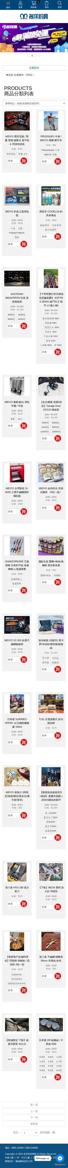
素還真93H (50, 830)
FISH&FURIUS (16, 233)
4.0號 (42, 1070)
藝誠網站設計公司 (24, 1161)
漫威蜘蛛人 (16, 579)
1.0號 (59, 1057)
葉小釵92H (50, 813)
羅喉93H (50, 822)
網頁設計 (9, 1161)
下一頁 (34, 1117)
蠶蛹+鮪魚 (45, 575)
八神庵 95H (46, 345)
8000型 (56, 427)
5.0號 (50, 1070)
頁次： (16, 1132)
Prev (4, 37)
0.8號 (50, 1057)
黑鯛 (16, 237)
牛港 (13, 228)
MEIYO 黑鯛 (50, 154)
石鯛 (20, 228)
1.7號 (59, 1061)
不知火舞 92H (51, 336)
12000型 (44, 431)
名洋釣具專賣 (34, 16)
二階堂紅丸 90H (50, 327)
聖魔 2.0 (22, 154)
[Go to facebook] (60, 1158)
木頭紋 (55, 658)
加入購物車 (23, 160)
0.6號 (42, 1057)
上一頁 (34, 1111)
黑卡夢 (45, 658)
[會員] (20, 3)
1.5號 (50, 1061)
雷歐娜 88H (51, 323)
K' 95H (58, 345)
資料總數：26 (47, 1132)
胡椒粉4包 (16, 974)
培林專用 (56, 225)
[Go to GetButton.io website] (60, 1165)
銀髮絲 (55, 662)
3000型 (11, 314)
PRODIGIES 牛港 (51, 150)
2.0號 (42, 1066)
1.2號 (42, 1061)
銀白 (20, 419)
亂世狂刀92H (50, 817)
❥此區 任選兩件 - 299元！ (20, 74)
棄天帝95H (50, 826)
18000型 (56, 431)
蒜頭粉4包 (16, 979)
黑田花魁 (11, 154)
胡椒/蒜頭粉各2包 (17, 983)
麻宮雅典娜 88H (50, 318)
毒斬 (13, 419)
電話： (8, 1148)
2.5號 (50, 1066)
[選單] (8, 3)
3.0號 (59, 1066)
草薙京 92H (51, 331)
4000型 (22, 314)
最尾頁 (34, 1123)
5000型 (11, 319)
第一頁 (34, 1104)
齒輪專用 (44, 225)
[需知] (46, 3)
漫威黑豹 (16, 583)
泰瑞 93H (50, 340)
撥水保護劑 (50, 229)
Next (63, 37)
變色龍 (45, 662)
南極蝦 (57, 575)
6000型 (22, 319)
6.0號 (59, 1070)
